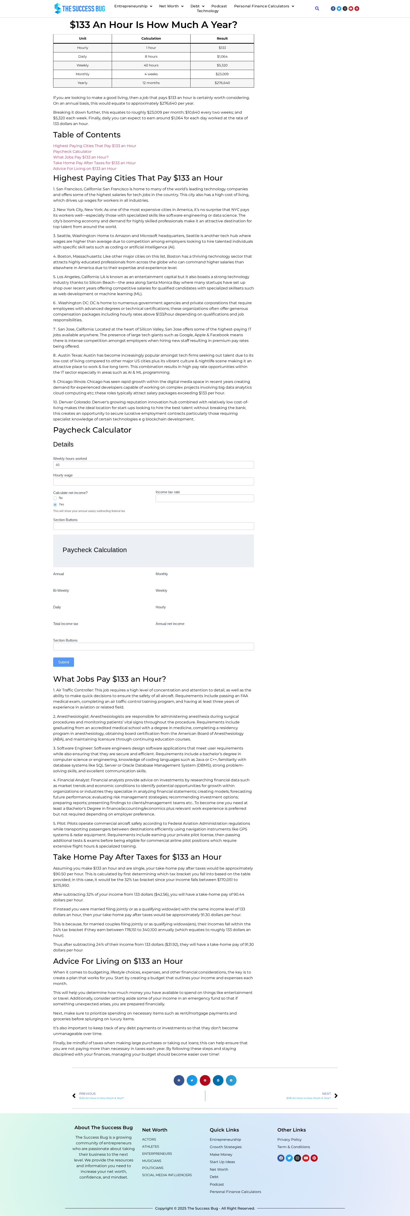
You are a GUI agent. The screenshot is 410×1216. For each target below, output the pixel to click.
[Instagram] (345, 8)
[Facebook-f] (333, 8)
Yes (61, 504)
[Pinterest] (356, 8)
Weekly (161, 590)
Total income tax (65, 624)
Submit (63, 662)
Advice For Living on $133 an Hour (84, 168)
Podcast (219, 6)
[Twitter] (339, 8)
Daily (57, 607)
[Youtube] (351, 8)
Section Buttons (65, 520)
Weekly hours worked (70, 459)
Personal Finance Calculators (261, 6)
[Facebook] (280, 1158)
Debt (195, 6)
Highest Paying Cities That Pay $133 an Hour (94, 146)
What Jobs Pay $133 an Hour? (81, 157)
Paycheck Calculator (72, 151)
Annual (58, 574)
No (60, 498)
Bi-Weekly (61, 590)
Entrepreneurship (130, 6)
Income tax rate (168, 492)
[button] (179, 1080)
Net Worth (169, 6)
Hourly (161, 607)
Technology (208, 11)
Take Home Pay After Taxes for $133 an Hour (94, 163)
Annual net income (170, 624)
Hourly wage (63, 475)
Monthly (162, 574)
